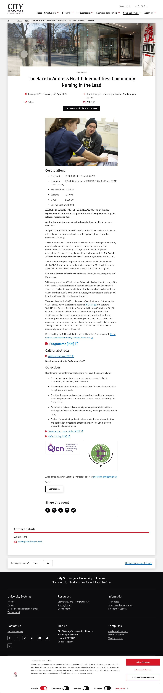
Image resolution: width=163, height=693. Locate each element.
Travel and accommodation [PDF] (64, 431)
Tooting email (14, 612)
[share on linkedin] (60, 510)
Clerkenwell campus (118, 631)
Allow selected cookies (143, 670)
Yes (36, 563)
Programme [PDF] (61, 343)
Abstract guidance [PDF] (59, 355)
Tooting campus (115, 638)
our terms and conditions (105, 476)
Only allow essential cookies (143, 677)
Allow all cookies (143, 662)
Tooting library (65, 605)
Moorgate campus (117, 634)
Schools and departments (120, 605)
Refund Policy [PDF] (57, 436)
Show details (120, 688)
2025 (19, 20)
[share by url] (73, 510)
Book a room (64, 608)
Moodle (11, 601)
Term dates (113, 601)
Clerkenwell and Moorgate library (73, 601)
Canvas (11, 605)
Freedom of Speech (117, 608)
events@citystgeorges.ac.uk (30, 541)
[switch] (66, 688)
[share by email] (67, 510)
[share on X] (54, 510)
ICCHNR (89, 304)
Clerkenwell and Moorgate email (23, 608)
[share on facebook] (47, 510)
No (48, 563)
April (27, 20)
